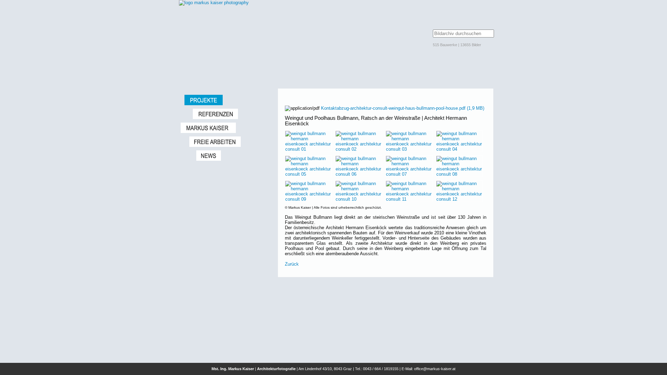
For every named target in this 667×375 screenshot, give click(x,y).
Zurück (292, 264)
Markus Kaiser (226, 128)
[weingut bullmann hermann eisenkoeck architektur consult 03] (409, 149)
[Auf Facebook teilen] (483, 103)
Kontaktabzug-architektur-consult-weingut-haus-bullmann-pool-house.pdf (402, 108)
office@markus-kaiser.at (434, 369)
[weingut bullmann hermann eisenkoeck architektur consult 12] (459, 199)
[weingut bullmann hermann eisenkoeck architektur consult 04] (459, 149)
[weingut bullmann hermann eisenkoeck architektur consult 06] (358, 174)
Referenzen (232, 114)
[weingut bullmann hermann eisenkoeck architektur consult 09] (308, 199)
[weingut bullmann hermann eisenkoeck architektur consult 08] (459, 174)
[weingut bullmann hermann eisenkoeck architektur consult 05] (308, 174)
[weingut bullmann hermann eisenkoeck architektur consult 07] (409, 174)
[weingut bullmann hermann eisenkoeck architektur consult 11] (409, 199)
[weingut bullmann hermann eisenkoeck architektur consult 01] (308, 149)
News (233, 155)
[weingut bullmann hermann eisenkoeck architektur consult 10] (358, 199)
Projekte (227, 100)
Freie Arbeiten (230, 141)
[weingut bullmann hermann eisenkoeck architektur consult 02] (358, 149)
